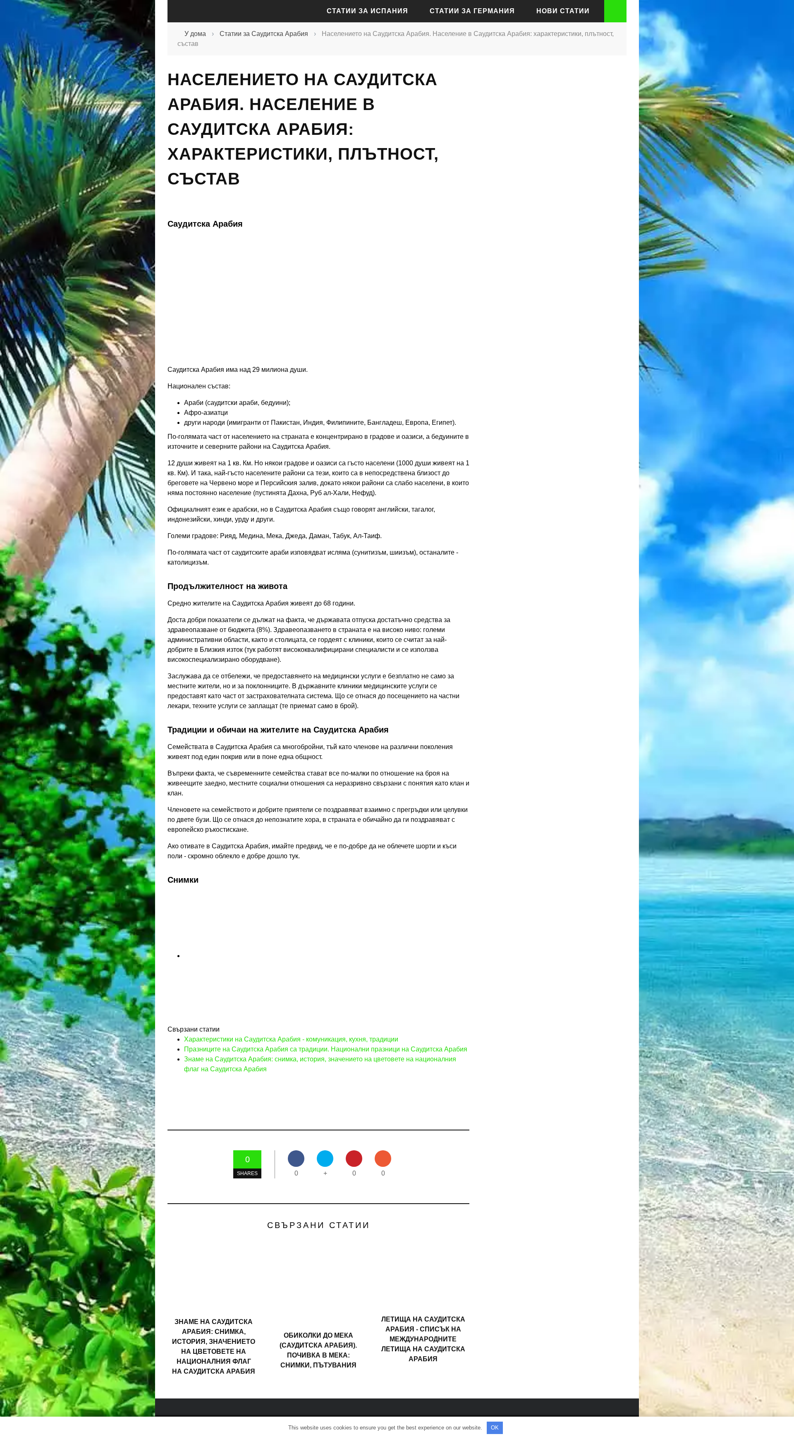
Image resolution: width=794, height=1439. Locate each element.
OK (495, 1428)
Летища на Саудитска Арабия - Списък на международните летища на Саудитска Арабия (423, 1339)
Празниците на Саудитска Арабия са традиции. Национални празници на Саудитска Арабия (325, 1049)
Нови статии (563, 10)
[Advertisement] (550, 214)
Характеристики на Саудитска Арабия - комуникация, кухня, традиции (291, 1039)
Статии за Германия (472, 10)
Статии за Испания (367, 10)
